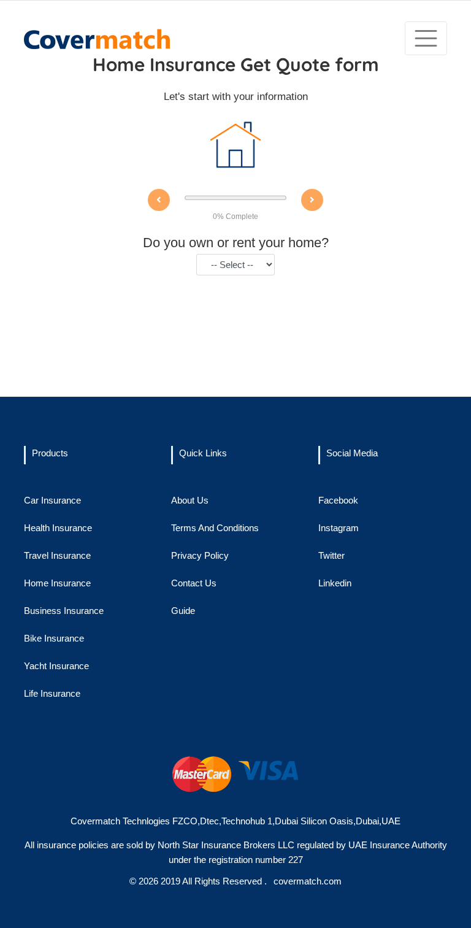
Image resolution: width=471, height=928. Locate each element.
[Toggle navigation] (426, 38)
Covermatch (95, 821)
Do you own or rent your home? (236, 242)
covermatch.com (306, 881)
